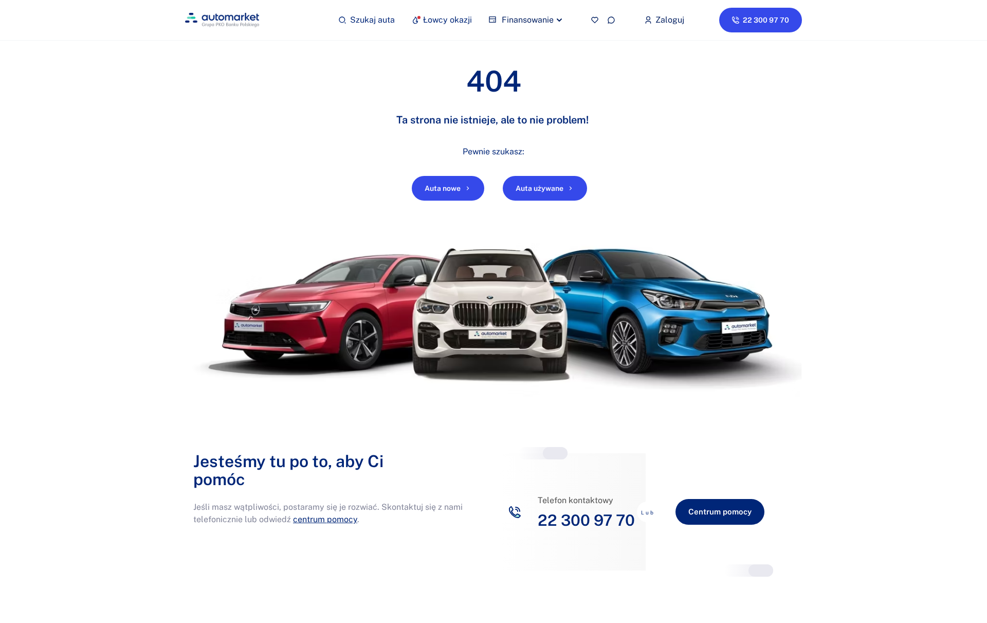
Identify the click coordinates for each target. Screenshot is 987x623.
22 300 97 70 (586, 520)
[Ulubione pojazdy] (595, 20)
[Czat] (611, 20)
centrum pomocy (325, 519)
